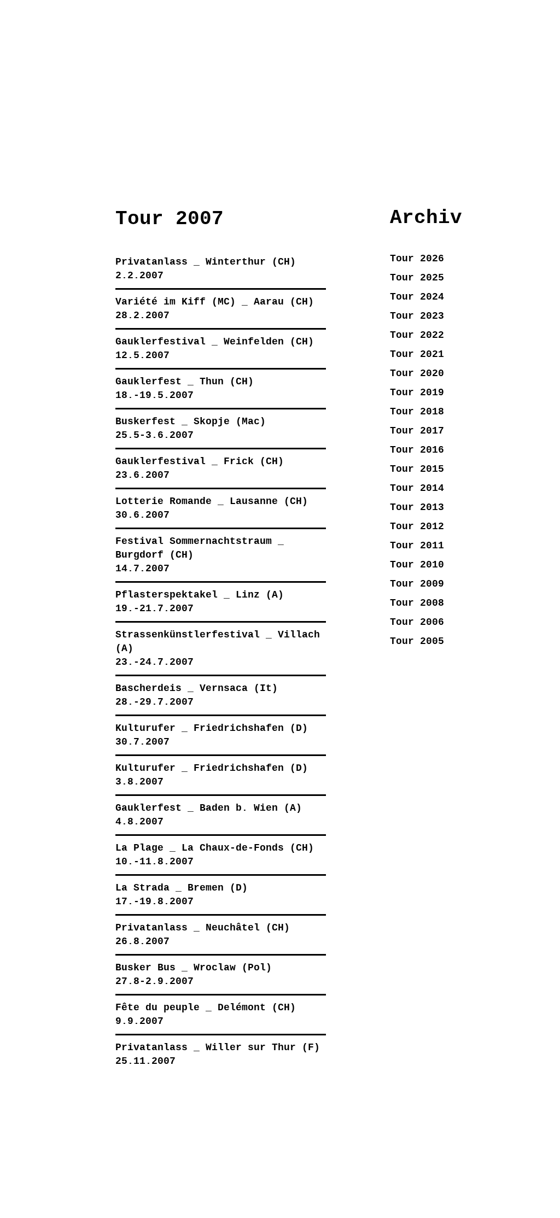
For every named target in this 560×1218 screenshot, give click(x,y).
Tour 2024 (417, 296)
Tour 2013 (417, 507)
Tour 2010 (417, 564)
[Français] (526, 85)
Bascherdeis (148, 688)
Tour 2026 (417, 258)
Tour (324, 135)
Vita (413, 135)
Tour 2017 (417, 430)
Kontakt (501, 135)
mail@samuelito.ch (289, 1134)
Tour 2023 (417, 316)
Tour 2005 (417, 641)
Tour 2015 (417, 469)
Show (58, 135)
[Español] (496, 85)
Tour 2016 (417, 449)
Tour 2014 (417, 488)
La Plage (139, 847)
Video (147, 135)
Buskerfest (145, 421)
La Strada (142, 887)
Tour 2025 (417, 277)
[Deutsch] (434, 85)
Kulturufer (145, 728)
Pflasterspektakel (166, 594)
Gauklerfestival (160, 341)
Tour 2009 (417, 583)
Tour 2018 (417, 411)
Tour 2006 (417, 622)
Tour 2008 (417, 603)
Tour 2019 (417, 392)
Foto (235, 135)
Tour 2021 (417, 354)
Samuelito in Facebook (59, 1158)
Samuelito (86, 24)
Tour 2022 (417, 335)
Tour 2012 (417, 526)
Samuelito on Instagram (86, 1158)
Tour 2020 (417, 373)
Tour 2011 (417, 545)
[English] (465, 85)
